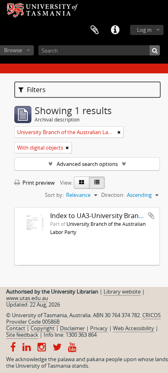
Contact (15, 328)
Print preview (38, 182)
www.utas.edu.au (27, 298)
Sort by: (54, 195)
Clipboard (94, 30)
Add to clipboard (151, 216)
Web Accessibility (133, 328)
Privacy (99, 328)
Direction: (112, 195)
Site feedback (22, 334)
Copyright (43, 328)
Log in (144, 29)
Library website (122, 291)
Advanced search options (87, 164)
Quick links (115, 30)
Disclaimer (72, 328)
